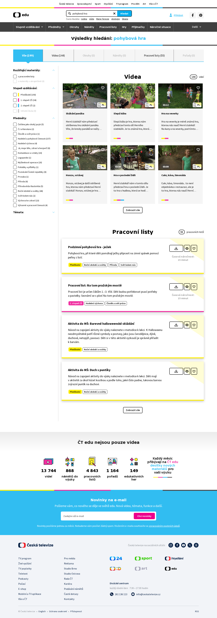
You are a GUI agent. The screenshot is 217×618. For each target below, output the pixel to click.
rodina (84, 18)
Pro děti (135, 3)
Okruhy (74, 27)
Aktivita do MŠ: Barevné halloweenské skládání (101, 323)
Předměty (54, 27)
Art (144, 3)
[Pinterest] (200, 15)
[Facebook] (193, 15)
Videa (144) (58, 55)
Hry (124, 27)
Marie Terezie (102, 18)
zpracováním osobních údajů (164, 525)
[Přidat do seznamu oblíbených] (103, 88)
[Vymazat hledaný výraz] (114, 13)
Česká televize (66, 3)
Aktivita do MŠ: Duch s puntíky (89, 370)
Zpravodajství (84, 3)
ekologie (115, 18)
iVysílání (108, 3)
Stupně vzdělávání (28, 27)
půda (91, 18)
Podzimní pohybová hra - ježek (89, 247)
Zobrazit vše (133, 210)
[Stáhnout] (176, 248)
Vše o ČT (153, 3)
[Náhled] (187, 248)
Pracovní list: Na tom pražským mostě (95, 285)
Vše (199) (28, 55)
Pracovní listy (108, 27)
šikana (125, 18)
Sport (98, 3)
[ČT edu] (21, 16)
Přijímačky (138, 27)
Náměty (89, 27)
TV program (122, 3)
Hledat (124, 13)
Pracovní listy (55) (154, 55)
